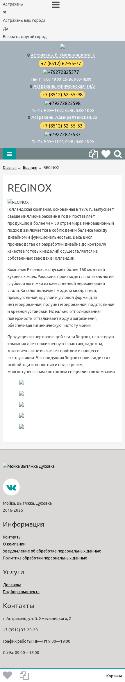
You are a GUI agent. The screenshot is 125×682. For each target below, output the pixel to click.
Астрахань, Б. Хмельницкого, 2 (63, 54)
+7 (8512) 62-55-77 (61, 63)
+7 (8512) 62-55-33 (62, 125)
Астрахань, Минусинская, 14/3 (64, 86)
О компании (14, 544)
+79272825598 (65, 103)
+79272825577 (63, 72)
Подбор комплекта (21, 591)
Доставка (12, 584)
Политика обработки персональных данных (45, 558)
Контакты (12, 537)
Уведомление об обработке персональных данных (52, 551)
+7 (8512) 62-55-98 (62, 94)
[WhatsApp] (45, 72)
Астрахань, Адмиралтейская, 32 (64, 117)
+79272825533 (65, 134)
